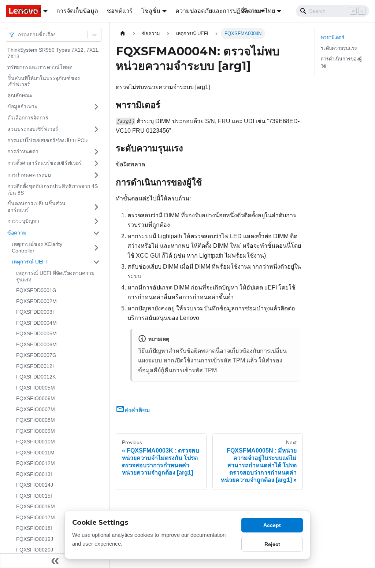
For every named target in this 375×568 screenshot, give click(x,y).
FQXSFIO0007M (35, 409)
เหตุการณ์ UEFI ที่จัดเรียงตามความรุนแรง (55, 276)
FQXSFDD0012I (35, 366)
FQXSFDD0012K (36, 377)
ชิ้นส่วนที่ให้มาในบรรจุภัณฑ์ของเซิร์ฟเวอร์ (43, 81)
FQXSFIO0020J (34, 550)
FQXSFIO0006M (35, 398)
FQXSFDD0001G (36, 290)
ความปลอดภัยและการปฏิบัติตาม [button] (217, 11)
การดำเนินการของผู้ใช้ (341, 62)
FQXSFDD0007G (36, 355)
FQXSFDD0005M (36, 333)
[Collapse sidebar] (55, 560)
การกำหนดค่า (22, 151)
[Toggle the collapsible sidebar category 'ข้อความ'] (96, 233)
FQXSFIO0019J (34, 539)
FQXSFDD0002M (36, 301)
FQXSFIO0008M (35, 420)
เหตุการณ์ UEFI (29, 262)
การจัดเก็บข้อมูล (77, 11)
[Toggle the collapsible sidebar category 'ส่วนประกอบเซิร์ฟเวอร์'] (96, 129)
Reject (272, 544)
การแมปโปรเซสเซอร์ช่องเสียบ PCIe (48, 140)
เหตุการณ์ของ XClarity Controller (37, 247)
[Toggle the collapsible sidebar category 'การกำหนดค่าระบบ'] (96, 175)
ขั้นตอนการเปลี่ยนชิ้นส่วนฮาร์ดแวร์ (36, 206)
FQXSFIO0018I (34, 528)
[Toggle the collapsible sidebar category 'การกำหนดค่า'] (96, 152)
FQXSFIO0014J (34, 485)
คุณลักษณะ (20, 95)
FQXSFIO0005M (35, 388)
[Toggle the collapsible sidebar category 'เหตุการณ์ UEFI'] (96, 262)
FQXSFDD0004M (36, 323)
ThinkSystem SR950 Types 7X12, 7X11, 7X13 (53, 53)
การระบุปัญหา (23, 221)
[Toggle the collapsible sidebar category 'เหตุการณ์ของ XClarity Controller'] (96, 247)
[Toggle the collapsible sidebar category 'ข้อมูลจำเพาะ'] (96, 107)
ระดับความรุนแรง (339, 48)
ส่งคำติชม (137, 410)
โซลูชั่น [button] (150, 11)
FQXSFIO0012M (35, 463)
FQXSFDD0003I (35, 312)
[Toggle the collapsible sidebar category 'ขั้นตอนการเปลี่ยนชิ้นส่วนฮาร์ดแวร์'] (96, 206)
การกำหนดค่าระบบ (29, 175)
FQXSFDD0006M (36, 344)
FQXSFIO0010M (35, 442)
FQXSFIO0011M (35, 452)
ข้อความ (16, 233)
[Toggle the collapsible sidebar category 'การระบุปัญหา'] (96, 221)
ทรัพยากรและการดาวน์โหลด (40, 67)
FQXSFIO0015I (34, 496)
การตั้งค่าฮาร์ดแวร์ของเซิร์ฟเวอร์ (44, 163)
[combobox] (18, 34)
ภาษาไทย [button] (262, 11)
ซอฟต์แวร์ (120, 11)
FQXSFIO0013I (34, 474)
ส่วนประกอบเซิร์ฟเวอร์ (32, 129)
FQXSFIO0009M (35, 431)
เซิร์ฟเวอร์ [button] (28, 11)
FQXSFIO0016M (35, 506)
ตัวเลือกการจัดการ (27, 118)
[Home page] (123, 33)
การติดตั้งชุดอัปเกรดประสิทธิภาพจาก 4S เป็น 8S (52, 189)
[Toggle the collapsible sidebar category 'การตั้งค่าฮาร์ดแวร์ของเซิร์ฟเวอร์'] (96, 163)
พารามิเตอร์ (332, 37)
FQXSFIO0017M (35, 517)
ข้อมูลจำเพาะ (22, 106)
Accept (272, 525)
